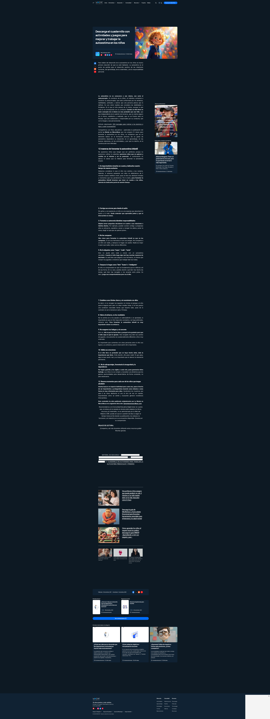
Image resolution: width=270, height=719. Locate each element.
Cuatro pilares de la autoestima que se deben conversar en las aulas (120, 559)
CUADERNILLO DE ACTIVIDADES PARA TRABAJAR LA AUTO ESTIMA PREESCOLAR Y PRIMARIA (120, 459)
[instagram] (105, 55)
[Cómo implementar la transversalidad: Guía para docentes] (166, 121)
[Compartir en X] (95, 66)
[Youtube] (93, 708)
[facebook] (109, 55)
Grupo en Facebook (107, 711)
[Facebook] (100, 708)
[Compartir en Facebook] (95, 63)
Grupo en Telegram (97, 711)
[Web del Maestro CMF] (97, 54)
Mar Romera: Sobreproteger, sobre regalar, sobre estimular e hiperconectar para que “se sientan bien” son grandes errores (135, 560)
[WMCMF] (102, 708)
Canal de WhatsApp (118, 711)
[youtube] (101, 55)
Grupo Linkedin (128, 711)
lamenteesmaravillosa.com (133, 403)
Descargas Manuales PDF (162, 106)
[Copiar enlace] (95, 71)
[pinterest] (111, 55)
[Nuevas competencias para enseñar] (125, 607)
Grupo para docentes (170, 3)
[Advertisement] (135, 15)
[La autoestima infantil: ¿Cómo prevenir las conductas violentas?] (105, 553)
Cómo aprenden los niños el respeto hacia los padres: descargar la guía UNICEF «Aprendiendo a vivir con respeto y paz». (131, 532)
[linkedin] (107, 55)
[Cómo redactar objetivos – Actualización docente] (135, 634)
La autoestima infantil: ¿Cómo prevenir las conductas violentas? (104, 559)
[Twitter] (96, 708)
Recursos (171, 106)
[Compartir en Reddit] (95, 69)
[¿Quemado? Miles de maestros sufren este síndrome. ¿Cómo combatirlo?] (163, 634)
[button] (93, 3)
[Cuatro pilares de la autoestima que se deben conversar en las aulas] (120, 553)
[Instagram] (98, 708)
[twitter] (103, 55)
